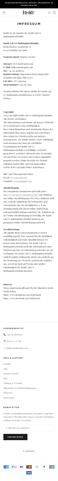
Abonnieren (15, 437)
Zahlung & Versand (12, 383)
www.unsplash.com (22, 181)
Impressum (8, 397)
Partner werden (11, 373)
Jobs (5, 378)
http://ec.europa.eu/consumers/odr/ (20, 194)
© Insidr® (29, 451)
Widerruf (7, 392)
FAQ (5, 368)
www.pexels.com (19, 177)
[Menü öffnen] (4, 12)
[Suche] (49, 12)
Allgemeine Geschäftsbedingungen (19, 388)
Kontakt (7, 363)
